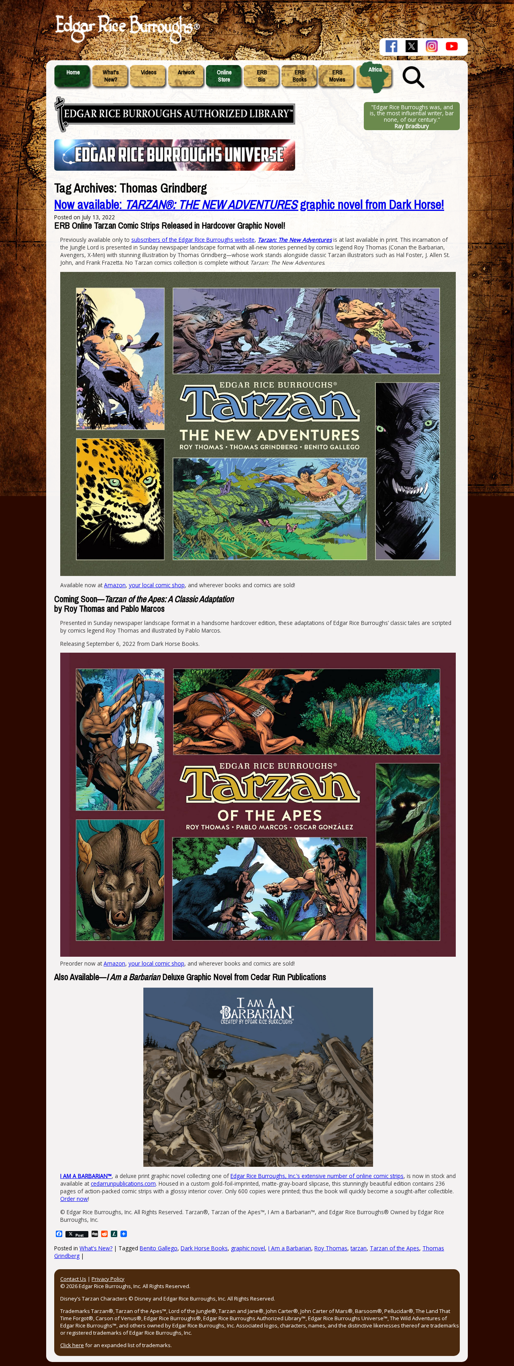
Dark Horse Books (204, 1248)
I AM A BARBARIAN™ (86, 1176)
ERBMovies (337, 76)
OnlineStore (224, 76)
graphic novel (248, 1248)
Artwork (186, 72)
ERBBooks (300, 76)
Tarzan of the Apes (394, 1248)
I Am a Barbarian (289, 1248)
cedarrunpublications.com (123, 1183)
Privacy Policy (108, 1278)
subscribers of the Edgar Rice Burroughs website (193, 239)
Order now (74, 1199)
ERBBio (262, 76)
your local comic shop (157, 585)
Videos (149, 72)
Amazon (115, 585)
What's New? (96, 1248)
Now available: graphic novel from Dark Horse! (249, 204)
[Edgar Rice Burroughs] (126, 43)
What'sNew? (111, 76)
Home (73, 72)
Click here (72, 1345)
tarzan (359, 1248)
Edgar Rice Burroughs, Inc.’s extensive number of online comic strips (317, 1176)
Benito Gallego (158, 1248)
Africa (375, 69)
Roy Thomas (330, 1248)
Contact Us (73, 1278)
